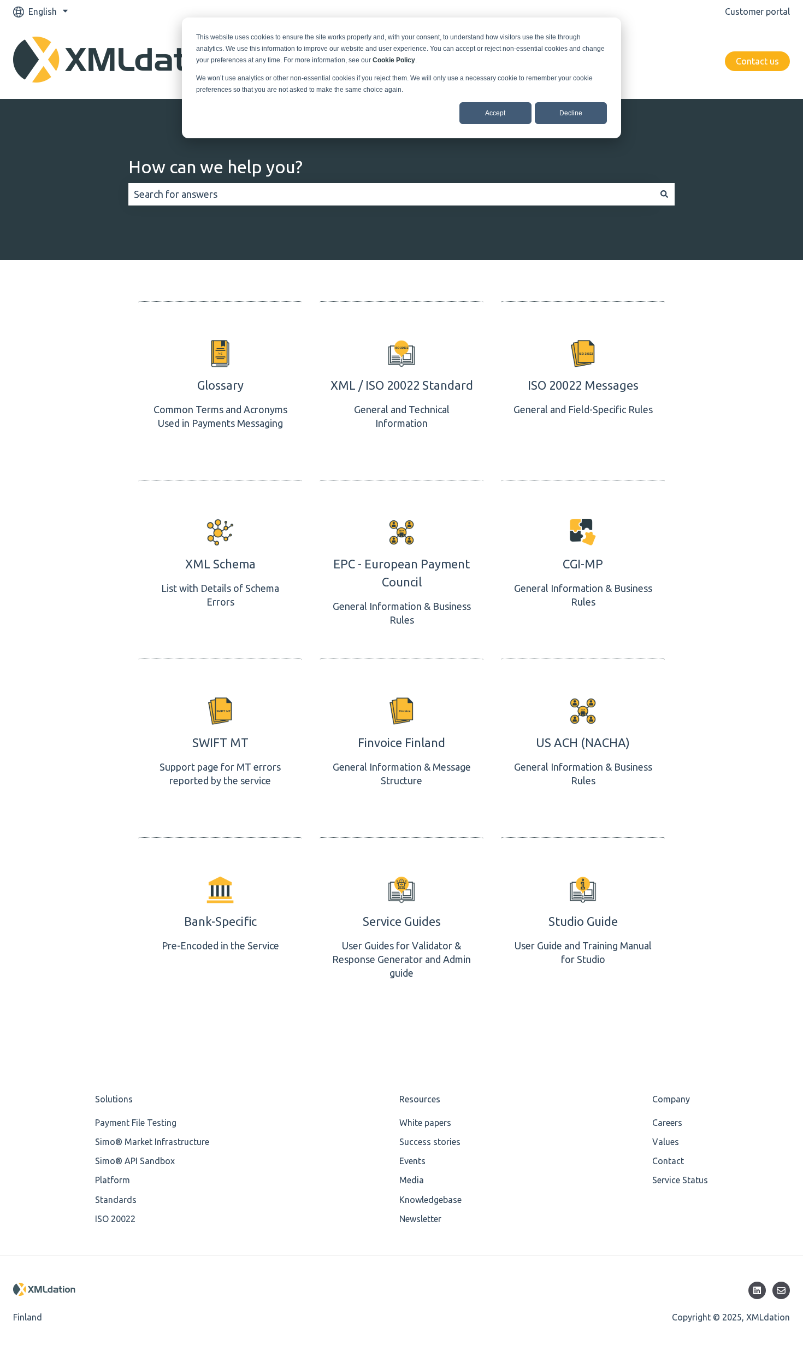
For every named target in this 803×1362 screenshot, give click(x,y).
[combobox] (391, 194)
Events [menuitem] (412, 1161)
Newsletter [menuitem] (420, 1219)
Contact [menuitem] (668, 1161)
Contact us (757, 61)
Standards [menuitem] (116, 1200)
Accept (495, 113)
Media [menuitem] (411, 1180)
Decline (570, 113)
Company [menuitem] (671, 1099)
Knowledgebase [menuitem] (430, 1200)
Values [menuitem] (665, 1142)
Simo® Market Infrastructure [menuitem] (152, 1142)
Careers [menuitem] (667, 1123)
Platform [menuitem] (112, 1180)
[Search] (664, 194)
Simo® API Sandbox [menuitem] (135, 1161)
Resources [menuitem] (419, 1099)
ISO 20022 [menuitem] (115, 1219)
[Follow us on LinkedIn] (757, 1290)
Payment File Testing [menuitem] (135, 1123)
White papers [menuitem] (425, 1123)
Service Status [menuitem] (680, 1180)
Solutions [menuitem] (114, 1099)
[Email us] (781, 1290)
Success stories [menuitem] (429, 1142)
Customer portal (757, 11)
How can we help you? (215, 167)
